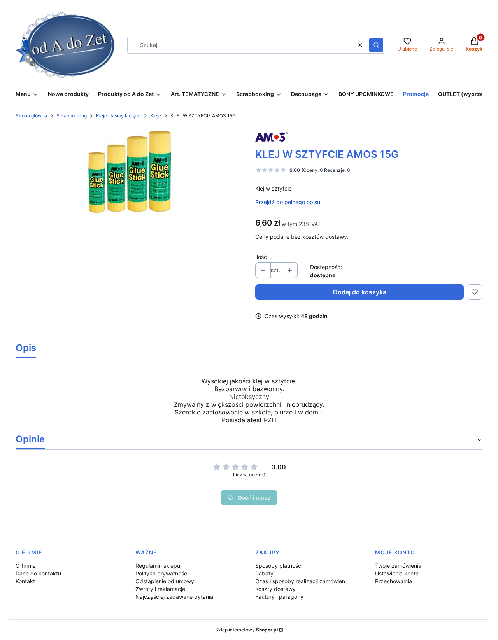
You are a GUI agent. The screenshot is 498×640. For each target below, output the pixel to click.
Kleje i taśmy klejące (118, 116)
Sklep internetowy (246, 630)
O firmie (25, 565)
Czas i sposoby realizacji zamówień (300, 581)
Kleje (155, 116)
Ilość (261, 257)
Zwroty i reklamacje (160, 589)
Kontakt (25, 581)
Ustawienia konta (397, 573)
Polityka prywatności (161, 573)
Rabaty (264, 573)
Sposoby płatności (278, 565)
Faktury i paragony (279, 596)
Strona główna (31, 116)
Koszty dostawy (275, 589)
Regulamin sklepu (157, 565)
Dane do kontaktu (38, 573)
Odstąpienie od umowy (164, 581)
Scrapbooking (71, 116)
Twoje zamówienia (398, 565)
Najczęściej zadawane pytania (174, 596)
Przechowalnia (393, 581)
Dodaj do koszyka (359, 292)
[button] (376, 45)
